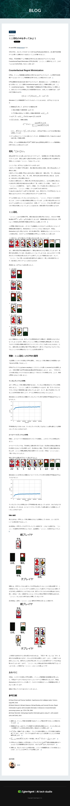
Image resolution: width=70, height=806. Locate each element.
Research (12, 32)
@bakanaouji (20, 47)
